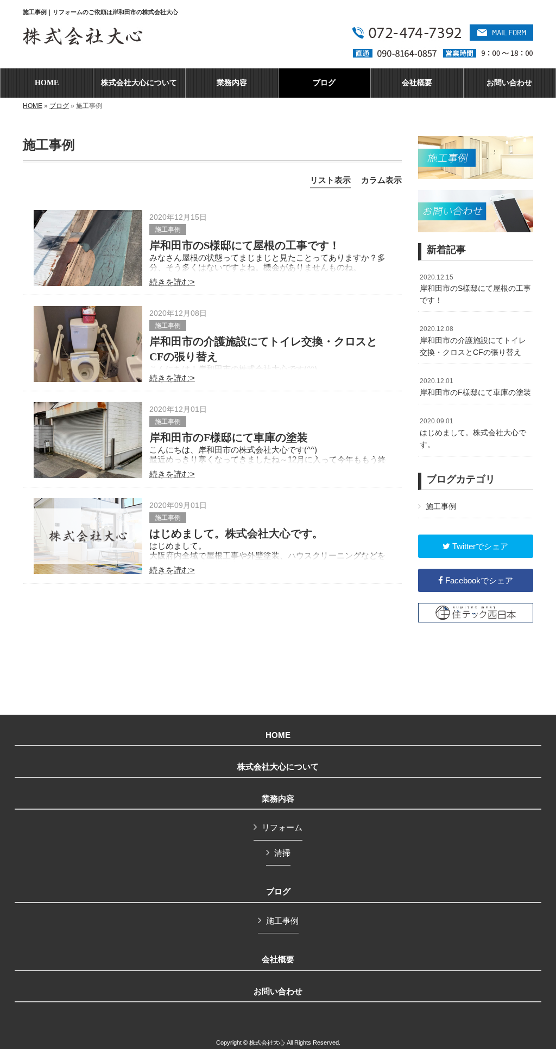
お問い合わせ (278, 991)
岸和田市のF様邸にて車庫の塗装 (228, 437)
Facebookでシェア (478, 580)
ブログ (59, 106)
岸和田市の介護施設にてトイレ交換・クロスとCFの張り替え (473, 340)
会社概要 (278, 959)
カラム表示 (381, 180)
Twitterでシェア (479, 546)
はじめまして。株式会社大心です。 (236, 533)
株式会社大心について (278, 766)
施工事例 (168, 229)
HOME (32, 106)
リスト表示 (330, 180)
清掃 (282, 852)
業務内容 (278, 798)
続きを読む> (172, 282)
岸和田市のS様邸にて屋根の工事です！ (244, 245)
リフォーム (282, 827)
